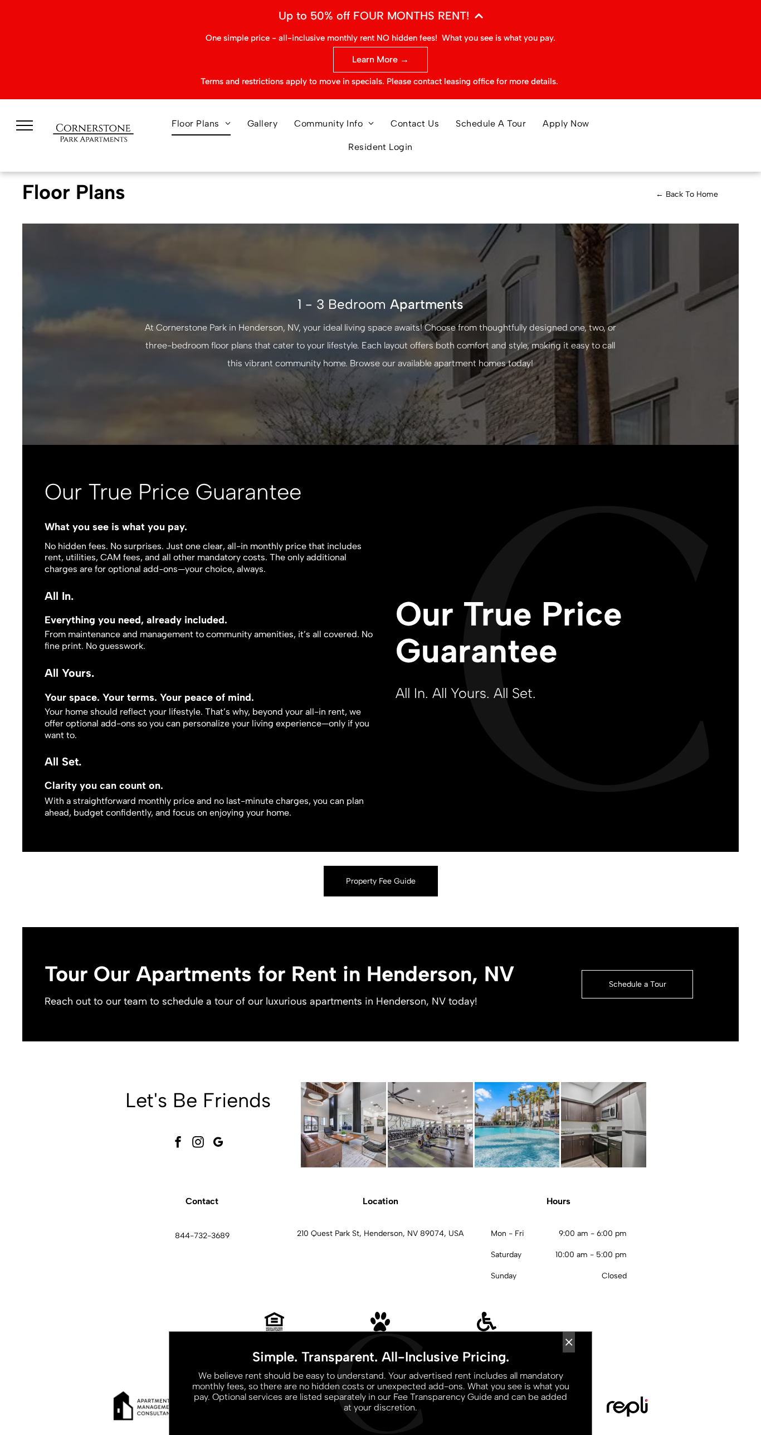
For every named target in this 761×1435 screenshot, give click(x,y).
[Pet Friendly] (380, 1328)
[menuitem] (201, 123)
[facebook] (178, 1143)
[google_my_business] (218, 1143)
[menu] (24, 125)
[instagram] (198, 1143)
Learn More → (380, 59)
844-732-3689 (202, 1235)
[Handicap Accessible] (486, 1328)
